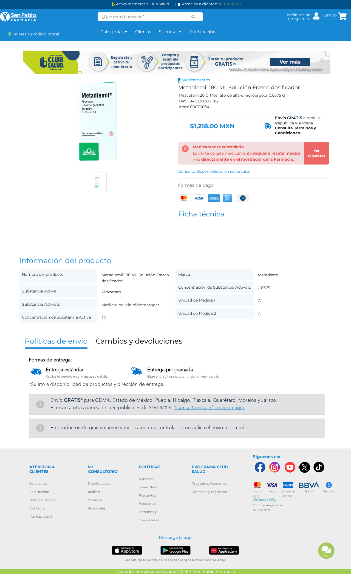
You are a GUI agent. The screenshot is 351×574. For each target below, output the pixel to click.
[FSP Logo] (18, 16)
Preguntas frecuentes (209, 483)
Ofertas (143, 31)
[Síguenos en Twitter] (304, 467)
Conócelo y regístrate (209, 492)
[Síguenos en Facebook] (260, 467)
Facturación (203, 31)
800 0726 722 (229, 4)
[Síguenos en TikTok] (319, 467)
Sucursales (170, 31)
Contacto (37, 508)
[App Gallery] (224, 550)
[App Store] (127, 550)
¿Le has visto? (40, 516)
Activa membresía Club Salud (142, 4)
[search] (193, 17)
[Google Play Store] (175, 550)
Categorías (112, 31)
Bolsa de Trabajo (42, 500)
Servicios (95, 500)
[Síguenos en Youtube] (289, 467)
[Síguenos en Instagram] (274, 467)
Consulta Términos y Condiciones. (295, 130)
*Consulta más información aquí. (209, 407)
